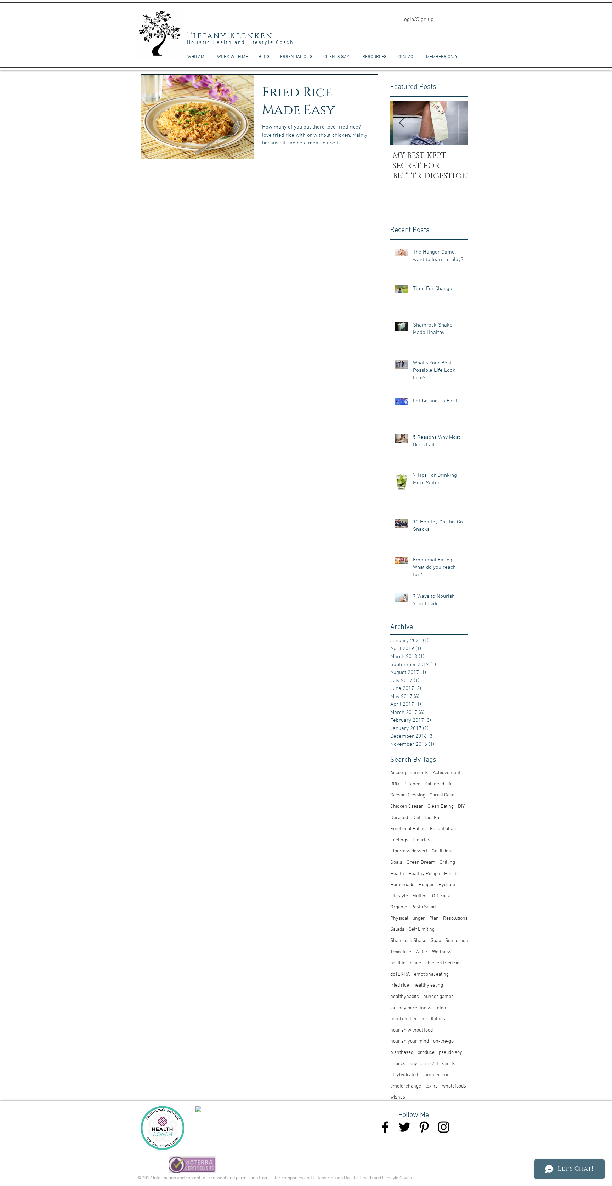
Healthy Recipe (424, 874)
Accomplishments (409, 773)
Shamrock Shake (408, 941)
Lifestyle (399, 896)
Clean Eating (440, 807)
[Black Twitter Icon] (404, 1127)
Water (421, 952)
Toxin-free (400, 952)
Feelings (399, 840)
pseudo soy (450, 1053)
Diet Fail (433, 818)
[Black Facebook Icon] (385, 1127)
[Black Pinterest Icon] (424, 1127)
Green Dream (421, 862)
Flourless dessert (408, 851)
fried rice (399, 985)
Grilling (447, 862)
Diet (416, 818)
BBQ (394, 784)
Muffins (420, 896)
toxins (431, 1086)
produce (426, 1053)
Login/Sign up (417, 19)
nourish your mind (409, 1041)
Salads (397, 929)
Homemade (402, 885)
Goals (396, 862)
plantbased (401, 1053)
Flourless (423, 840)
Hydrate (446, 885)
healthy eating (428, 985)
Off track (441, 896)
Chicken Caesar (406, 807)
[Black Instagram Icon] (443, 1127)
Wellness (442, 952)
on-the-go (443, 1041)
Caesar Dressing (407, 795)
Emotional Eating (408, 829)
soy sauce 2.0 (424, 1064)
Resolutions (455, 918)
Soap (436, 941)
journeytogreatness (410, 1008)
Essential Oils (444, 829)
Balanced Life (439, 784)
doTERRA (400, 974)
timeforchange (405, 1086)
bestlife (398, 963)
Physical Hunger (407, 918)
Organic (398, 907)
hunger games (438, 997)
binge (415, 963)
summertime (435, 1075)
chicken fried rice (443, 963)
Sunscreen (456, 941)
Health (397, 874)
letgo (441, 1008)
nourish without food (411, 1030)
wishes (397, 1097)
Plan (434, 918)
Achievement (446, 773)
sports (448, 1064)
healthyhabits (404, 997)
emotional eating (431, 974)
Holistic (452, 874)
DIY (461, 807)
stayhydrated (404, 1075)
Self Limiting (422, 929)
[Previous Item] (401, 123)
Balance (411, 784)
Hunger (426, 885)
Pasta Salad (423, 907)
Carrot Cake (442, 795)
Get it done (443, 851)
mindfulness (434, 1019)
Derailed (399, 818)
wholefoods (454, 1086)
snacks (398, 1064)
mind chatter (403, 1019)
